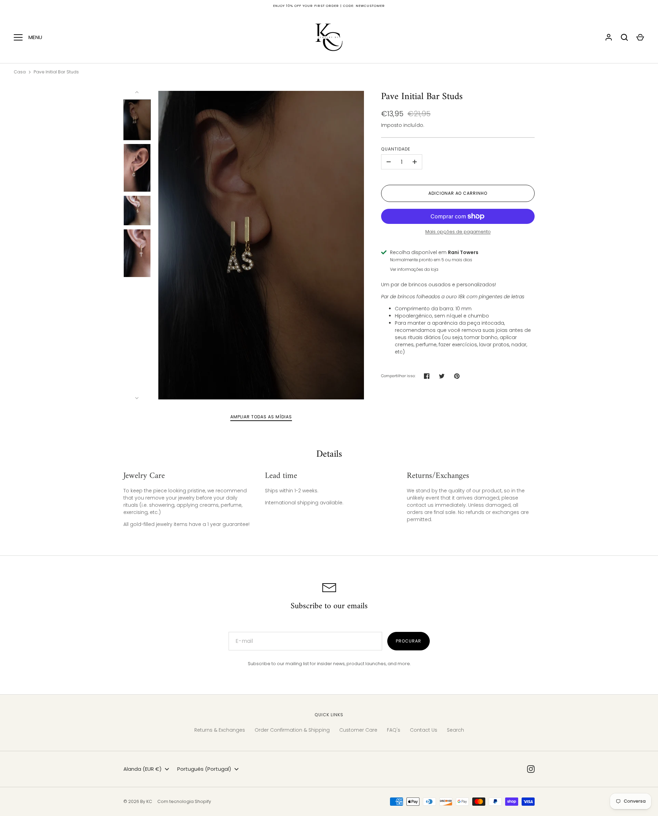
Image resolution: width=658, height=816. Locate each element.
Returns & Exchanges (219, 730)
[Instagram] (530, 769)
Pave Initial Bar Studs (56, 72)
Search (455, 730)
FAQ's (393, 730)
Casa (20, 72)
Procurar (408, 641)
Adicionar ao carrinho (458, 193)
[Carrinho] (640, 37)
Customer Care (358, 730)
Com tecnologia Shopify (184, 801)
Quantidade (395, 149)
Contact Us (423, 730)
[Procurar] (624, 37)
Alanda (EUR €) (142, 768)
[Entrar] (608, 37)
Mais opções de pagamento (458, 231)
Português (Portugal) (204, 768)
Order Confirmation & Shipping (292, 730)
